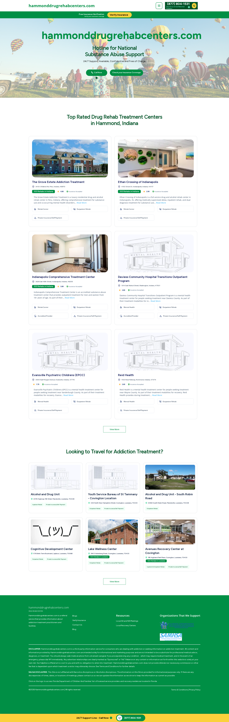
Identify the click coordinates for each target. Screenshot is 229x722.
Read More (82, 202)
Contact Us (77, 625)
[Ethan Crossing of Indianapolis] (156, 158)
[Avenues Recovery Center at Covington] (170, 531)
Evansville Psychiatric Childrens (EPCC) (58, 375)
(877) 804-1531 (178, 3)
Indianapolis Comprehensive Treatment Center (63, 277)
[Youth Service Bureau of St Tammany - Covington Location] (113, 477)
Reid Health (126, 375)
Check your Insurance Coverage (126, 73)
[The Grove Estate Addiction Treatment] (70, 158)
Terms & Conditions (179, 690)
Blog (74, 629)
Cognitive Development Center (52, 549)
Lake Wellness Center (102, 549)
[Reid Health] (156, 351)
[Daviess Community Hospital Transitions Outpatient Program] (156, 253)
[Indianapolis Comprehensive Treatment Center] (70, 253)
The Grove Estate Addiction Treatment (58, 182)
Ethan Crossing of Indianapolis (138, 182)
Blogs (74, 616)
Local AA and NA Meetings (127, 621)
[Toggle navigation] (159, 5)
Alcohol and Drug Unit (45, 494)
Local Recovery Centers (126, 625)
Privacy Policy (194, 690)
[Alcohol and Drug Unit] (56, 477)
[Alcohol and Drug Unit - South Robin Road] (170, 477)
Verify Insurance (79, 620)
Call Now (98, 73)
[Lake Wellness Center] (113, 531)
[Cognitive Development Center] (56, 531)
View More (114, 429)
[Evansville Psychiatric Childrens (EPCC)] (70, 351)
